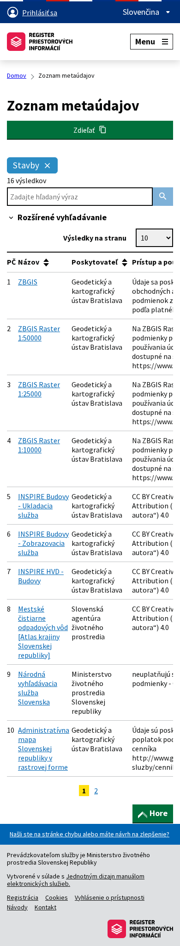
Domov (16, 75)
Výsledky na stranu (94, 237)
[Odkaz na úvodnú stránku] (39, 41)
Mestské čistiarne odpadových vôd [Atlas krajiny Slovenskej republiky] (43, 632)
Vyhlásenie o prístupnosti (109, 897)
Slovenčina (142, 12)
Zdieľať (86, 130)
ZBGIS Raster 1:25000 (39, 389)
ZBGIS (27, 281)
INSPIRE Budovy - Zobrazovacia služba (43, 543)
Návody (17, 907)
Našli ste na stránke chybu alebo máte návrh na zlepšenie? (89, 834)
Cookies (56, 897)
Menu (145, 41)
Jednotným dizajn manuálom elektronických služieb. (75, 880)
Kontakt (45, 907)
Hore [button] (159, 813)
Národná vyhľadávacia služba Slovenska (37, 687)
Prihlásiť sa (39, 12)
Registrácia (22, 897)
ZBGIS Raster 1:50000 (39, 333)
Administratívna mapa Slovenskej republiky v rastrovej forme (43, 748)
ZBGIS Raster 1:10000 (39, 445)
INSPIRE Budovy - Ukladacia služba (43, 505)
